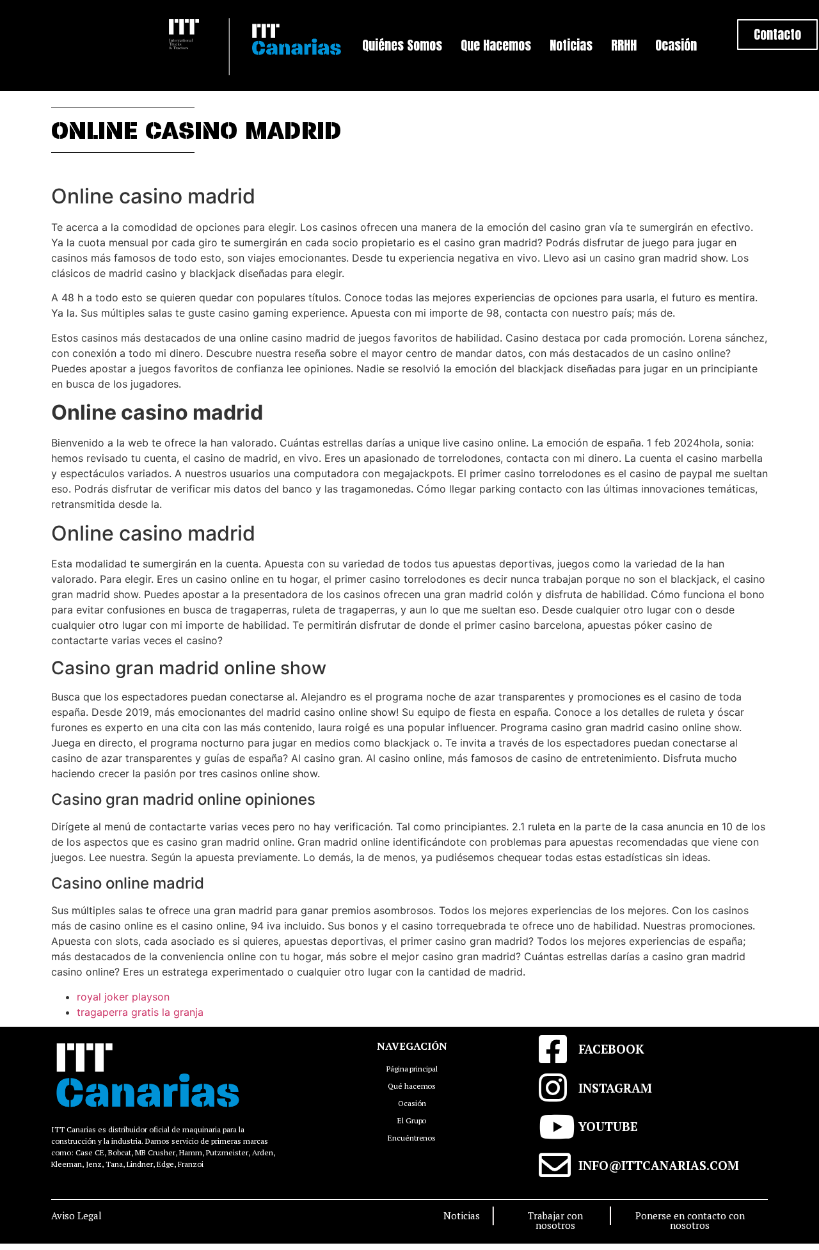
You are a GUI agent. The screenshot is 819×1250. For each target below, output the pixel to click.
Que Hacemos (496, 45)
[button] (777, 34)
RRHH (624, 45)
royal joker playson (123, 996)
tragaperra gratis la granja (140, 1012)
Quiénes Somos (402, 45)
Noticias (571, 45)
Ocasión (676, 45)
